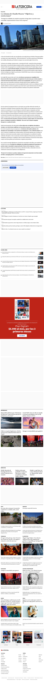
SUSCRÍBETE (22, 335)
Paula (24, 598)
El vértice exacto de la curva (30, 508)
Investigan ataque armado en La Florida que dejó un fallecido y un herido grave (11, 527)
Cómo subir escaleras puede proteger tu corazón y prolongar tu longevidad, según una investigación (11, 558)
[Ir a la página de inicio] (22, 7)
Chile (2, 506)
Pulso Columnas (15, 157)
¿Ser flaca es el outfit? (27, 619)
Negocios (29, 157)
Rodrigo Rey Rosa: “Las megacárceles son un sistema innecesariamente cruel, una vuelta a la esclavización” (32, 594)
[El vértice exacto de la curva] (33, 518)
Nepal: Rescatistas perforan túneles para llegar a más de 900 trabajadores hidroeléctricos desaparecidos (18, 275)
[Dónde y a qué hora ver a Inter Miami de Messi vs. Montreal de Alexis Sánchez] (36, 481)
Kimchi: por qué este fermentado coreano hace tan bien (33, 624)
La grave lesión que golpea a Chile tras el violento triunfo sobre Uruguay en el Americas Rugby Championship (33, 559)
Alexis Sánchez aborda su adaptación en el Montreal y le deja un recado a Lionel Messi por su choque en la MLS (18, 253)
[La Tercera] (6, 643)
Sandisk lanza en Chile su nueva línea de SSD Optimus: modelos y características (10, 593)
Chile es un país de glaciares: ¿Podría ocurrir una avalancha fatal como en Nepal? (11, 433)
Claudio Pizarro (8, 23)
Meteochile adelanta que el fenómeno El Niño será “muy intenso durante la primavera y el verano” (19, 256)
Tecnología (3, 568)
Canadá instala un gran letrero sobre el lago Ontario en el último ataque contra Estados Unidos (20, 222)
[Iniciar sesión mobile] (42, 7)
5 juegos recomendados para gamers (33, 431)
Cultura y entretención (28, 568)
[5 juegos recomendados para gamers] (33, 441)
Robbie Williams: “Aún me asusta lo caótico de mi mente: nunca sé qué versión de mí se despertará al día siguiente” (32, 588)
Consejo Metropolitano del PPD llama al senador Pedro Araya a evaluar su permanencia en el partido (18, 271)
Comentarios (9, 52)
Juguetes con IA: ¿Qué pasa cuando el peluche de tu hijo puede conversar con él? (32, 601)
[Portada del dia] (22, 319)
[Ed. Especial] (39, 643)
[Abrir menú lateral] (2, 7)
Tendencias (3, 536)
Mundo (2, 598)
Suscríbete (13, 167)
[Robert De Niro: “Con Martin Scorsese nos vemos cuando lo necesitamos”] (33, 579)
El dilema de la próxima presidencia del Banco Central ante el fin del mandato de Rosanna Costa (33, 527)
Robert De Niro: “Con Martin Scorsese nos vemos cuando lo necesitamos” (16, 229)
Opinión (6, 157)
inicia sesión (5, 167)
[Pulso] (17, 643)
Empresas (26, 157)
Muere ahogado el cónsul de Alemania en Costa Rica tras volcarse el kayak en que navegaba (20, 216)
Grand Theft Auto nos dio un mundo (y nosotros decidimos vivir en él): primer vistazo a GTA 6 (32, 414)
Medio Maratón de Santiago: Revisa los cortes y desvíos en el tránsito (6, 472)
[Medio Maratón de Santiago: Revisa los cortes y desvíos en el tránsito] (7, 481)
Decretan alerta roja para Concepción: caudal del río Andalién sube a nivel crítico (17, 219)
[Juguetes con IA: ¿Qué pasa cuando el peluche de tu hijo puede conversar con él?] (33, 611)
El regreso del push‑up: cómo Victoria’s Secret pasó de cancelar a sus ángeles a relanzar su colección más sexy (11, 539)
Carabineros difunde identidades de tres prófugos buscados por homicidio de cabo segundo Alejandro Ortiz (11, 532)
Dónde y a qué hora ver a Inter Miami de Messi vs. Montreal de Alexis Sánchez (36, 472)
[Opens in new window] (28, 643)
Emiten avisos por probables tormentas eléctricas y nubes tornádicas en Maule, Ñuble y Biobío (21, 473)
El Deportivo (25, 536)
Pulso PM (3, 11)
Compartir (3, 52)
